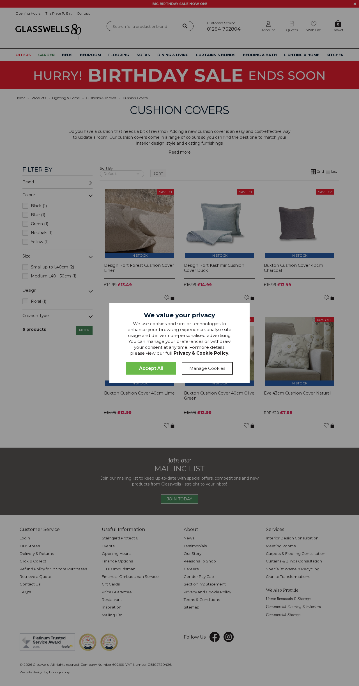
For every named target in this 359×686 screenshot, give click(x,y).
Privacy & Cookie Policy (201, 353)
